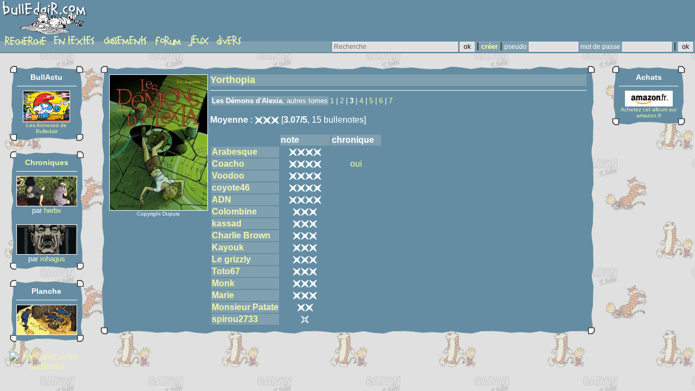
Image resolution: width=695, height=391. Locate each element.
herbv (52, 210)
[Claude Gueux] (46, 251)
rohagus (52, 259)
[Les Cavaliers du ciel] (46, 332)
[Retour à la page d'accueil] (46, 20)
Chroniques (46, 162)
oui (356, 163)
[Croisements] (46, 203)
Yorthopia (232, 79)
